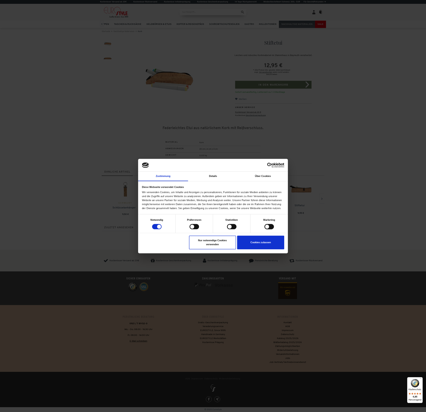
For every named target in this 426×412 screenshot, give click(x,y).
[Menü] (421, 379)
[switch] (194, 226)
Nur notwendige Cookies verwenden (212, 242)
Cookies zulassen (260, 242)
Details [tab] (213, 176)
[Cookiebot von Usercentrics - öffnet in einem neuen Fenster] (269, 165)
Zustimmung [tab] (163, 176)
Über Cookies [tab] (263, 176)
